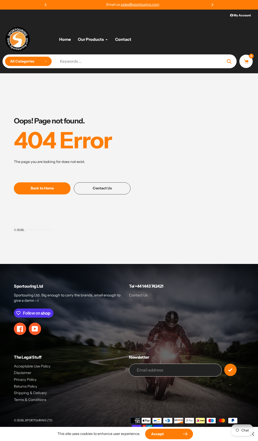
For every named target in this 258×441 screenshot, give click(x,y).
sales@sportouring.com (136, 4)
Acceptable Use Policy (32, 366)
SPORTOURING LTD (38, 230)
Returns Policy (25, 386)
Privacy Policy (25, 379)
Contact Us (138, 295)
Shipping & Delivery (30, 393)
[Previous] (45, 4)
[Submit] (230, 370)
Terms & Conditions (30, 399)
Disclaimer (22, 372)
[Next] (212, 4)
